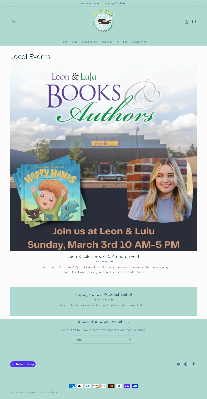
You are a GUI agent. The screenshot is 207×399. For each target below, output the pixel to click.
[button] (14, 21)
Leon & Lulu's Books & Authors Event (103, 256)
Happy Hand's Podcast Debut (103, 294)
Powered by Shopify (47, 392)
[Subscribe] (130, 339)
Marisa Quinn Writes (28, 392)
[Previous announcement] (11, 3)
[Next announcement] (195, 3)
